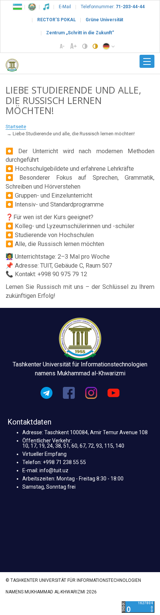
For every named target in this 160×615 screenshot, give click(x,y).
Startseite (16, 126)
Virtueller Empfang (44, 454)
